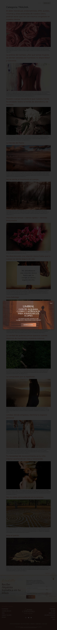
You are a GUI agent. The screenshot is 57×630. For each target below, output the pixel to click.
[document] (28, 315)
